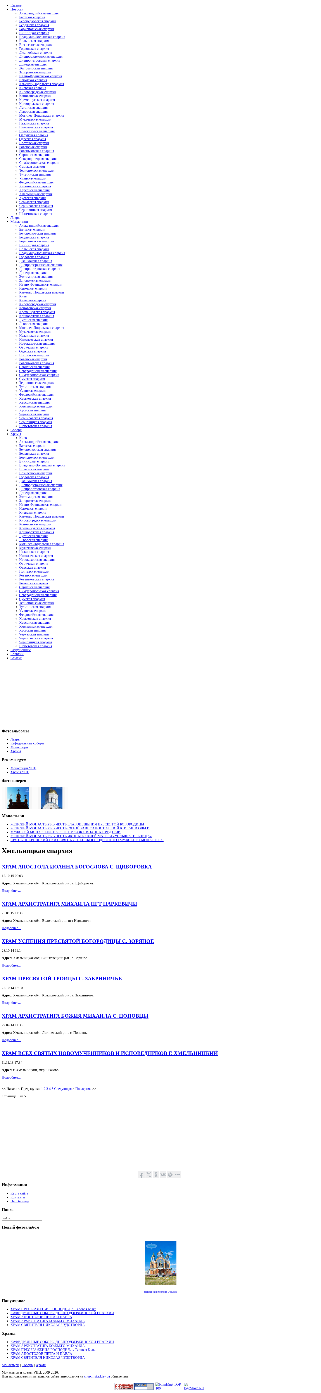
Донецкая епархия (33, 64)
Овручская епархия (33, 135)
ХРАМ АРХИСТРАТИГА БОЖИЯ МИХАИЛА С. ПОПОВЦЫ (75, 1016)
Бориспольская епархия (36, 29)
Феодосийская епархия (36, 182)
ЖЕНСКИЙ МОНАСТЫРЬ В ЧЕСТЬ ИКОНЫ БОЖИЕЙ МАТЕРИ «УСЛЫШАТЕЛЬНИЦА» (81, 836)
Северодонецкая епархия (38, 159)
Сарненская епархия (34, 155)
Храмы (41, 1365)
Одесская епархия (32, 139)
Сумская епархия (32, 166)
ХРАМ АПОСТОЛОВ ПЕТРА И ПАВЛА (41, 1317)
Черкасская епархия (34, 202)
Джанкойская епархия (35, 52)
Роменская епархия (33, 583)
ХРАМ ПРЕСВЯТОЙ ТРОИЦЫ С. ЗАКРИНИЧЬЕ (62, 978)
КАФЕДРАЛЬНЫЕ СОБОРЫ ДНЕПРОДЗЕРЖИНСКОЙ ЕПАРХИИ (62, 1313)
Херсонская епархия (34, 190)
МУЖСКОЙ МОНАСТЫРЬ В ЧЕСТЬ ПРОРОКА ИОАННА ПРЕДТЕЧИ (65, 832)
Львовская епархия (33, 111)
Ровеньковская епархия (36, 151)
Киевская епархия (32, 88)
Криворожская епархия (36, 103)
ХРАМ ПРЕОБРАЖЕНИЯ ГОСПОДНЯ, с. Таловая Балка (53, 1309)
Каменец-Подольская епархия (41, 84)
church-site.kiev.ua (97, 1376)
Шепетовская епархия (35, 214)
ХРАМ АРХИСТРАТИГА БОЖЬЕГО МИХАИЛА (47, 1321)
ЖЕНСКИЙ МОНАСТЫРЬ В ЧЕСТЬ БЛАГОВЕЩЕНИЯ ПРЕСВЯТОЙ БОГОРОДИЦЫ (77, 824)
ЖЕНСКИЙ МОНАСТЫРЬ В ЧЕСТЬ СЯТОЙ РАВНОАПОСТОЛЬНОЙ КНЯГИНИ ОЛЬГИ (80, 828)
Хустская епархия (32, 198)
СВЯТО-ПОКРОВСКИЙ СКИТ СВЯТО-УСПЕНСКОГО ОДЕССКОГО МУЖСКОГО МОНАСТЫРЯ (87, 840)
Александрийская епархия (39, 13)
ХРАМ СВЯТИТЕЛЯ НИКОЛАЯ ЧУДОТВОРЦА (47, 1325)
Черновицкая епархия (35, 210)
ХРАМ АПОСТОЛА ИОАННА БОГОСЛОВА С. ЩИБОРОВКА (77, 867)
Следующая (63, 1089)
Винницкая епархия (34, 33)
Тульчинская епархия (35, 174)
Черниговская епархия (36, 206)
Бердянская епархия (34, 25)
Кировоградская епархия (37, 92)
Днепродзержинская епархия (40, 56)
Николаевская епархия (36, 127)
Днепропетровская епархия (39, 60)
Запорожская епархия (35, 72)
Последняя (83, 1089)
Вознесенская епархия (35, 45)
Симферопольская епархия (39, 162)
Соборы (27, 1365)
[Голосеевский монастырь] (18, 808)
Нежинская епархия (34, 123)
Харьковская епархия (35, 186)
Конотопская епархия (35, 96)
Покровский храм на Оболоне (160, 1291)
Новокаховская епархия (37, 131)
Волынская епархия (34, 41)
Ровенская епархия (33, 147)
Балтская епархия (32, 17)
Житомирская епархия (36, 68)
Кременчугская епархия (37, 100)
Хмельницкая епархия (35, 194)
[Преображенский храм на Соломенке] (51, 808)
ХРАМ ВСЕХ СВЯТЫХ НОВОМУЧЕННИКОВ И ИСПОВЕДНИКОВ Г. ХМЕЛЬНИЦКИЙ (110, 1053)
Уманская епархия (32, 178)
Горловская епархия (34, 48)
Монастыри (10, 1365)
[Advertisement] (133, 694)
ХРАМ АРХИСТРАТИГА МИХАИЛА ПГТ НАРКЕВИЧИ (69, 904)
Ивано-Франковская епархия (40, 76)
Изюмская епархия (33, 80)
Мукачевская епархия (35, 119)
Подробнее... (11, 890)
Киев (23, 296)
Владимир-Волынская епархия (42, 37)
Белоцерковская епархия (37, 21)
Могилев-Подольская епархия (41, 115)
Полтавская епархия (34, 143)
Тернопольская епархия (36, 170)
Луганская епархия (33, 107)
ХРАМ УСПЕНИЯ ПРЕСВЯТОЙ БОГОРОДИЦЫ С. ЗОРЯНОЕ (78, 941)
